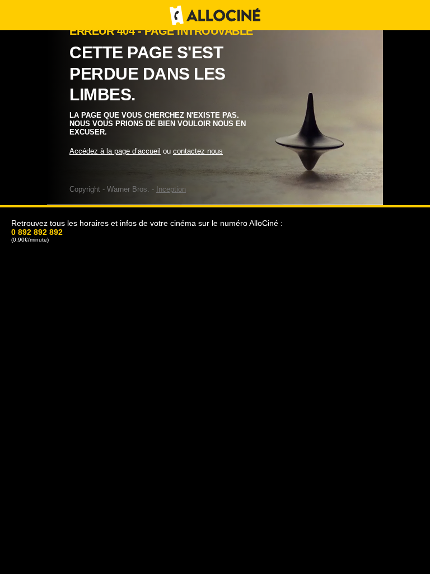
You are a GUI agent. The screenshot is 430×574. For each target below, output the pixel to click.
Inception (171, 189)
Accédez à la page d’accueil (115, 151)
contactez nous (198, 151)
